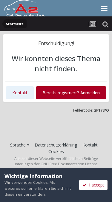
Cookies (56, 151)
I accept (95, 185)
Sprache (18, 145)
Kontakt (19, 92)
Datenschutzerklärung (56, 145)
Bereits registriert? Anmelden (71, 92)
